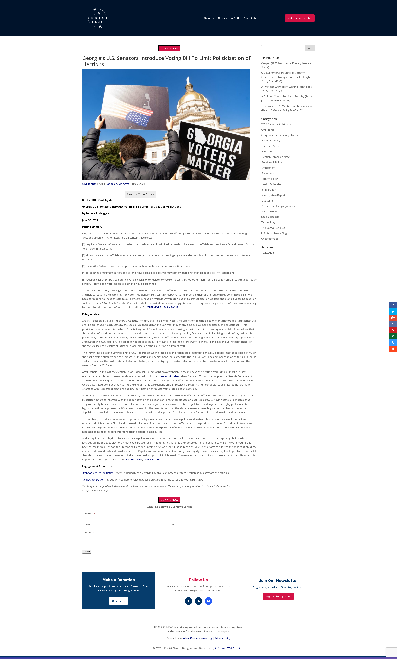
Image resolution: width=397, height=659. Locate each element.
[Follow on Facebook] (188, 601)
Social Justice (269, 211)
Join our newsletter (300, 18)
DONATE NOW (169, 48)
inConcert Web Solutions (229, 648)
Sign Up (235, 18)
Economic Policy (270, 140)
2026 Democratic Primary (276, 124)
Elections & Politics (272, 162)
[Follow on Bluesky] (208, 601)
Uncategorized (270, 238)
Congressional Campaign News (279, 135)
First (87, 524)
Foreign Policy (269, 178)
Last (173, 524)
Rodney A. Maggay (117, 184)
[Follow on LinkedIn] (198, 601)
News (221, 18)
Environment (269, 173)
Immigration (268, 189)
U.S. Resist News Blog (274, 233)
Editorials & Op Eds (272, 146)
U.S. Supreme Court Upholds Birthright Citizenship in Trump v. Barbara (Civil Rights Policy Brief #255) (286, 77)
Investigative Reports (273, 195)
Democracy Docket (93, 479)
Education (267, 151)
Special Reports (270, 217)
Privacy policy (222, 638)
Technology (268, 222)
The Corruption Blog (273, 228)
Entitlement (268, 167)
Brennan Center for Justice (97, 473)
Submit (86, 551)
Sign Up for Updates (278, 596)
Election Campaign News (275, 157)
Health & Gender (271, 184)
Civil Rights (89, 184)
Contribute (250, 18)
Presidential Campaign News (278, 206)
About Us (208, 18)
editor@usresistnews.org (197, 638)
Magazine (267, 200)
